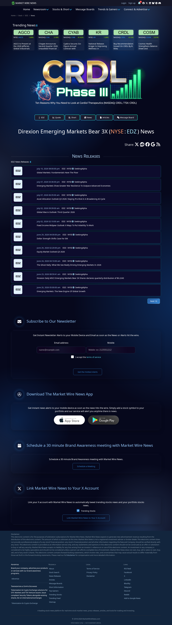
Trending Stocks (88, 511)
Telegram (127, 587)
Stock (20, 15)
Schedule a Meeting (86, 466)
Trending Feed (54, 598)
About (51, 568)
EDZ (26, 15)
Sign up (131, 3)
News (89, 117)
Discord (127, 591)
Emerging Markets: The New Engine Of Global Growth (61, 291)
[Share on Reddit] (142, 145)
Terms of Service (93, 568)
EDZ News (20, 161)
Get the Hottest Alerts (88, 372)
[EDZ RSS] (158, 145)
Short (73, 117)
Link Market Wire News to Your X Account (86, 517)
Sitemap (52, 602)
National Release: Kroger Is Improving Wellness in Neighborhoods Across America (98, 48)
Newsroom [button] (39, 9)
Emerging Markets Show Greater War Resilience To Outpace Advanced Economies (73, 185)
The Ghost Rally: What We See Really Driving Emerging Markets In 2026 (69, 265)
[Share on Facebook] (147, 145)
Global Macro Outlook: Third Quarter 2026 (56, 212)
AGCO (20, 37)
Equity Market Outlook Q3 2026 (51, 251)
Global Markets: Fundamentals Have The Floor (57, 172)
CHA (47, 37)
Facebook (128, 572)
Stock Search (54, 572)
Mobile (110, 342)
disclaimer (71, 555)
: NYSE (67, 168)
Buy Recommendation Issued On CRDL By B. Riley (123, 46)
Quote (58, 117)
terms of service (94, 357)
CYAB (73, 37)
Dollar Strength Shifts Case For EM (52, 238)
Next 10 (153, 301)
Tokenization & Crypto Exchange (25, 603)
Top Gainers (53, 591)
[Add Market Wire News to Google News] (153, 145)
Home (26, 9)
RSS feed (127, 568)
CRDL (123, 37)
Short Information (56, 587)
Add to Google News (132, 598)
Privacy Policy (92, 572)
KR (94, 37)
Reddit (126, 594)
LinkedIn (127, 580)
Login (123, 3)
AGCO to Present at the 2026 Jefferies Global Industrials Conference (22, 47)
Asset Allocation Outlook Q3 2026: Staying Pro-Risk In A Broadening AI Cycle (71, 199)
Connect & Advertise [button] (135, 9)
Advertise (15, 578)
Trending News (24, 25)
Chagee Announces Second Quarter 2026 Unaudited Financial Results (48, 47)
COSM (148, 37)
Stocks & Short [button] (60, 9)
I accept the (88, 357)
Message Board (126, 117)
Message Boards (85, 9)
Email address (61, 342)
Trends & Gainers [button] (107, 9)
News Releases (55, 576)
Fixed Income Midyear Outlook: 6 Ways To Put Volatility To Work (65, 225)
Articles (105, 117)
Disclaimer (91, 576)
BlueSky (127, 583)
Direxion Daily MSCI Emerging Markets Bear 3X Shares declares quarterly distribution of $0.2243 (80, 278)
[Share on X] (136, 145)
